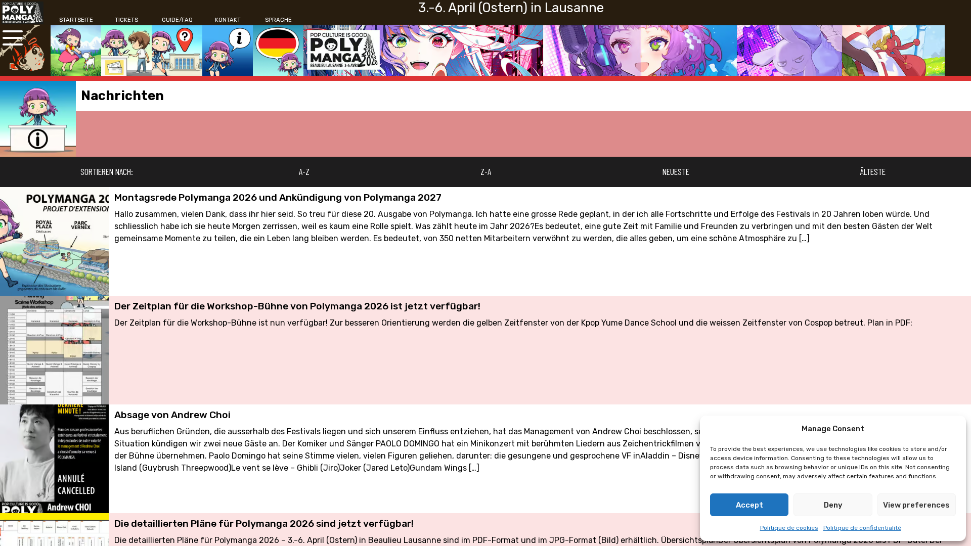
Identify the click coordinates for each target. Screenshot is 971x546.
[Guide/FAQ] (177, 50)
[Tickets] (126, 50)
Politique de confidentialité (862, 527)
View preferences (916, 505)
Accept (749, 505)
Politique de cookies (789, 527)
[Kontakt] (227, 50)
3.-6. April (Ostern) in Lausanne (511, 7)
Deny (833, 505)
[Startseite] (76, 50)
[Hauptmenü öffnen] (12, 38)
